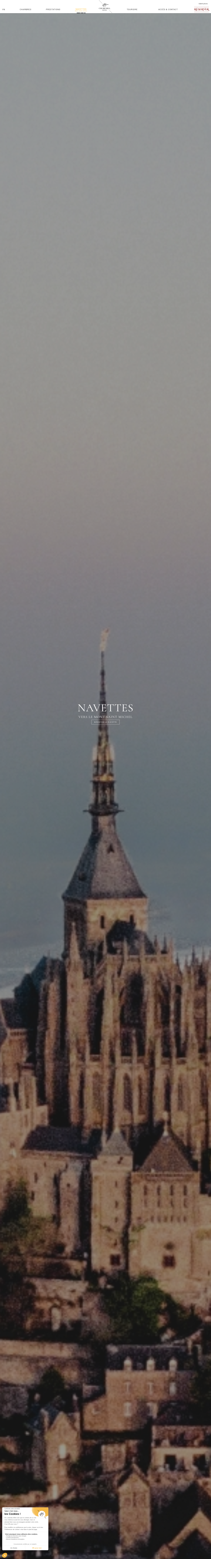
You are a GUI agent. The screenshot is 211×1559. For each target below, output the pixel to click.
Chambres (25, 9)
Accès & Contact (168, 9)
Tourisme (132, 9)
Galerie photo (203, 3)
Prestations (53, 9)
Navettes (81, 10)
